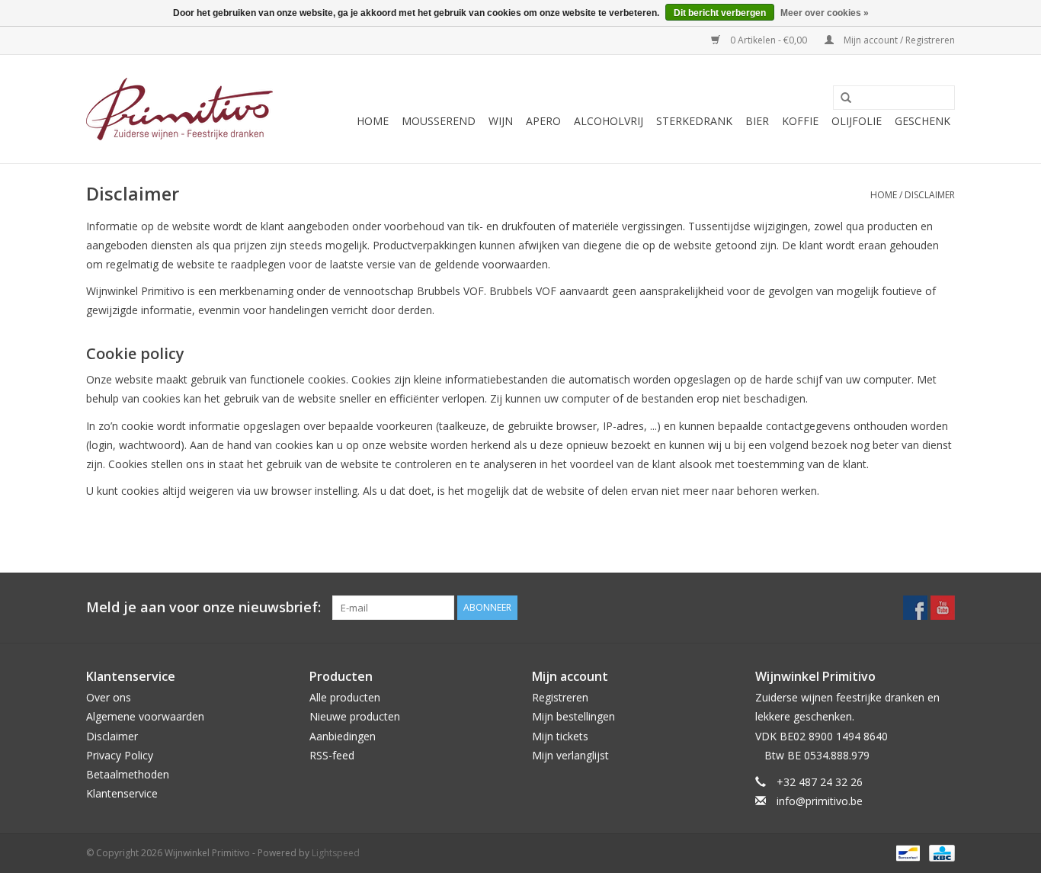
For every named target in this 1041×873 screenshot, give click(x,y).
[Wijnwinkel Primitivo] (179, 109)
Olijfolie (856, 121)
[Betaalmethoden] (906, 852)
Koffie (800, 121)
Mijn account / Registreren (898, 40)
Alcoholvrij (608, 121)
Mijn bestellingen (573, 716)
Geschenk (922, 121)
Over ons (108, 697)
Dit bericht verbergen (720, 13)
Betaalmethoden (127, 774)
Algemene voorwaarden (145, 716)
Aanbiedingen (342, 736)
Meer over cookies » (824, 13)
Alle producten (344, 697)
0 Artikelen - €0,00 (768, 40)
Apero (543, 121)
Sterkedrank (694, 121)
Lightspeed (336, 852)
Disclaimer (930, 194)
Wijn (500, 121)
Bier (757, 121)
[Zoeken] (840, 98)
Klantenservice (122, 793)
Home (373, 121)
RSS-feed (331, 755)
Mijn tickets (560, 736)
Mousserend (439, 121)
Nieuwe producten (354, 716)
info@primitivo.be (820, 801)
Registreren (560, 697)
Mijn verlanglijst (570, 755)
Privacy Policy (119, 755)
